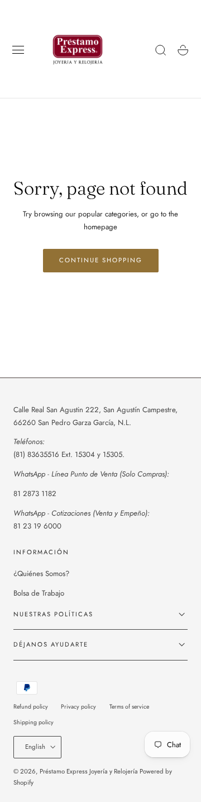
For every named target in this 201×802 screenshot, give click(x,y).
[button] (18, 50)
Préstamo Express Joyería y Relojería (89, 771)
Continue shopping (100, 260)
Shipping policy (33, 722)
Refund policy (30, 706)
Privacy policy (78, 706)
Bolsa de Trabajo (38, 593)
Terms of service (129, 706)
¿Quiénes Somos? (41, 573)
